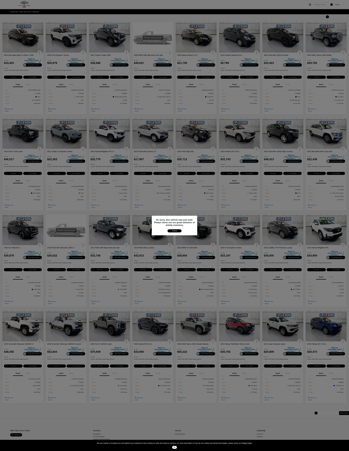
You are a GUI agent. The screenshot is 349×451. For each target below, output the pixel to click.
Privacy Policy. (247, 443)
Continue (174, 230)
